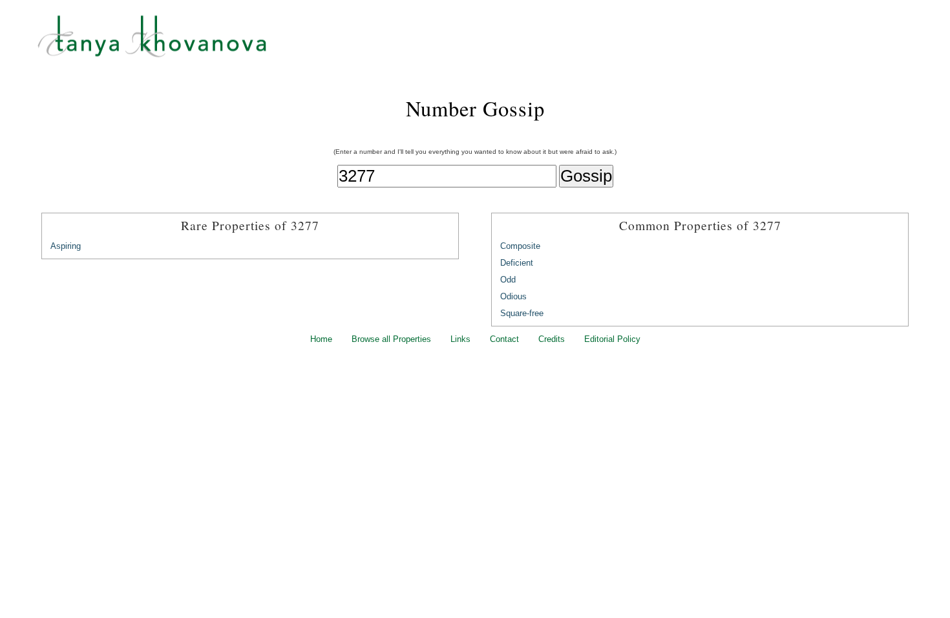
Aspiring (65, 246)
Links (460, 339)
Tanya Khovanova (491, 42)
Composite (520, 246)
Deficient (516, 263)
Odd (508, 279)
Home (321, 339)
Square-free (522, 313)
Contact (504, 339)
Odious (513, 296)
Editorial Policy (612, 339)
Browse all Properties (391, 339)
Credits (551, 339)
